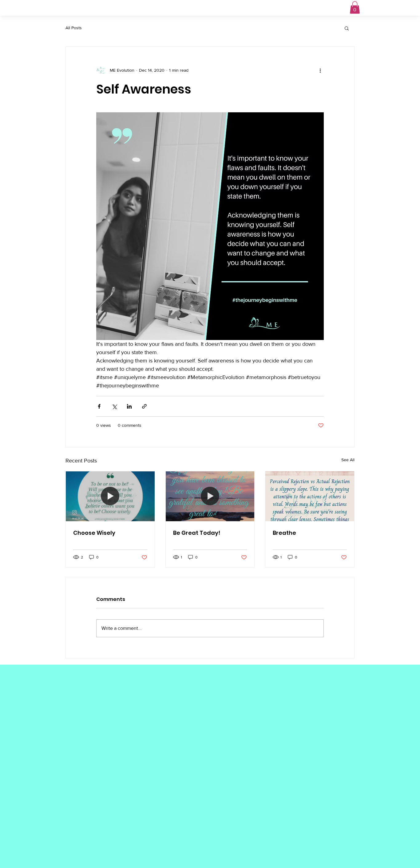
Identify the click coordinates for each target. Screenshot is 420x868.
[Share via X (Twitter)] (114, 406)
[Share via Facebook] (99, 406)
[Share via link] (144, 406)
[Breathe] (309, 496)
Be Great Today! (196, 533)
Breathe (284, 533)
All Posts (73, 27)
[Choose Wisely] (110, 496)
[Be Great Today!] (210, 496)
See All (348, 459)
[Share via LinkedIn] (129, 406)
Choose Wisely (94, 533)
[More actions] (320, 70)
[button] (355, 7)
